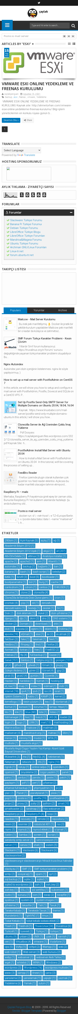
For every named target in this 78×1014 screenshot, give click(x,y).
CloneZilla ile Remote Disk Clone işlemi (26, 597)
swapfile (61, 894)
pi (57, 788)
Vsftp (19, 946)
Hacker (9, 680)
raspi (50, 814)
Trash (8, 926)
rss (59, 824)
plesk (54, 793)
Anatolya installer (52, 556)
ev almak (61, 634)
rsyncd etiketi (40, 829)
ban (56, 566)
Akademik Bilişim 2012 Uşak (21, 551)
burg (41, 582)
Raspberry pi (12, 814)
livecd (39, 717)
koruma (38, 706)
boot (32, 577)
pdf (24, 782)
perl (34, 782)
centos (43, 587)
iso (46, 691)
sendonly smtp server (17, 840)
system (25, 900)
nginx (51, 762)
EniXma (63, 628)
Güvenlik (49, 675)
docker (9, 623)
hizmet (40, 680)
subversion (57, 889)
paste (50, 777)
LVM (31, 722)
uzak (48, 936)
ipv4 (23, 691)
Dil (58, 608)
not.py (21, 767)
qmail (61, 803)
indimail (48, 686)
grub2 (20, 675)
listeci (53, 712)
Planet (20, 793)
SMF (24, 868)
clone (24, 592)
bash (23, 571)
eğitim (34, 628)
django (9, 618)
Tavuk (53, 905)
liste (41, 712)
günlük (34, 675)
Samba (23, 834)
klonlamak (61, 701)
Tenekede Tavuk (37, 910)
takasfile (26, 905)
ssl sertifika (38, 889)
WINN (36, 962)
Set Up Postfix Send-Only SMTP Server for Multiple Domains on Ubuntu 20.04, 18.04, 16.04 (45, 404)
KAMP (44, 696)
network (26, 762)
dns (44, 618)
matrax (52, 732)
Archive (62, 310)
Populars (15, 310)
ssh (37, 884)
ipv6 (35, 691)
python (47, 803)
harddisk (25, 680)
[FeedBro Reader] (10, 478)
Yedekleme (41, 97)
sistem (50, 845)
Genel (8, 660)
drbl (56, 623)
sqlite (27, 879)
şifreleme (10, 905)
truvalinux (61, 926)
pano (8, 777)
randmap (31, 808)
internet (9, 691)
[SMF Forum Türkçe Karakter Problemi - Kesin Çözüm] (10, 343)
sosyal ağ (23, 874)
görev (32, 670)
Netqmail (10, 762)
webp (8, 957)
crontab (9, 603)
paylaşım (10, 782)
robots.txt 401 (42, 824)
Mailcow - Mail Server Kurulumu (36, 319)
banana (9, 571)
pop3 (8, 798)
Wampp (47, 946)
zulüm (42, 983)
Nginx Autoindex (13, 364)
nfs (40, 762)
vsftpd (32, 946)
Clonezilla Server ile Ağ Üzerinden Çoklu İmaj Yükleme (44, 426)
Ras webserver (51, 808)
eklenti (48, 628)
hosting (55, 680)
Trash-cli (23, 926)
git (6, 665)
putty (33, 803)
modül (37, 738)
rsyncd (22, 829)
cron (57, 597)
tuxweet (24, 931)
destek (46, 608)
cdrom (29, 587)
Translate (29, 155)
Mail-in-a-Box (12, 727)
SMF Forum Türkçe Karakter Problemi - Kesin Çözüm (44, 340)
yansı (49, 972)
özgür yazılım (47, 772)
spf (51, 874)
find (38, 644)
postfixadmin (57, 798)
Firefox (50, 644)
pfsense (48, 782)
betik (7, 577)
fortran (24, 649)
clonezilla (39, 592)
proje (8, 803)
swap (47, 894)
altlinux (32, 556)
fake (23, 639)
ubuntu (9, 936)
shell (36, 845)
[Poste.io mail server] (10, 516)
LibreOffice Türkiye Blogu (25, 232)
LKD (51, 717)
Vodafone (55, 941)
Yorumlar (39, 310)
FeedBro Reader (27, 472)
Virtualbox (21, 941)
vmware (31, 97)
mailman (48, 727)
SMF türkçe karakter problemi (50, 868)
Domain (24, 623)
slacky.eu (10, 868)
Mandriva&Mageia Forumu (26, 239)
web (60, 946)
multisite (10, 743)
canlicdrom (11, 587)
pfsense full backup (16, 788)
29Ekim (9, 540)
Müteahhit (10, 756)
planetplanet (37, 793)
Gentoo (25, 660)
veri (7, 941)
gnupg (59, 665)
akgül (46, 551)
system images (45, 900)
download (41, 623)
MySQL (37, 756)
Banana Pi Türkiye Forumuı (26, 224)
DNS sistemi (60, 618)
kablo (31, 696)
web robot (11, 952)
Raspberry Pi (33, 814)
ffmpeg (24, 644)
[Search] (73, 26)
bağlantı (42, 566)
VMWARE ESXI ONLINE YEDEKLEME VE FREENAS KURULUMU (38, 86)
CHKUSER (59, 587)
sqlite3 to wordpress (16, 884)
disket (41, 613)
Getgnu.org (42, 660)
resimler (22, 824)
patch (63, 777)
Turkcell (9, 931)
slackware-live (13, 855)
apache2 (25, 561)
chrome (9, 592)
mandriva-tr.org (32, 732)
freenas (22, 97)
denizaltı (46, 603)
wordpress (11, 967)
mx (24, 756)
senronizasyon (45, 840)
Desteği (32, 608)
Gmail (45, 665)
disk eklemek (24, 613)
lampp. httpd (57, 706)
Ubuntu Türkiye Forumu (24, 243)
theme (56, 910)
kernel (58, 696)
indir (61, 686)
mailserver (11, 732)
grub (7, 675)
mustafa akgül (29, 743)
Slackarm (10, 850)
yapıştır (48, 978)
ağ (54, 540)
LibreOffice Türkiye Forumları (27, 235)
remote (41, 819)
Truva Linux (41, 926)
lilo (6, 712)
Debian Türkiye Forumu (24, 228)
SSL (22, 889)
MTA (50, 738)
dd (33, 603)
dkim (32, 618)
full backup (36, 654)
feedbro (9, 644)
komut (8, 706)
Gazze (52, 654)
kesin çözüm (31, 701)
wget (7, 962)
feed (51, 639)
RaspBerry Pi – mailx (16, 492)
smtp (8, 874)
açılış (44, 540)
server (8, 845)
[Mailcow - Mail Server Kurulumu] (10, 324)
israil (57, 691)
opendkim (58, 767)
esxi (15, 97)
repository (58, 819)
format (9, 649)
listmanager (12, 717)
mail (43, 722)
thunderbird (11, 915)
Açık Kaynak (27, 540)
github (17, 665)
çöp (23, 603)
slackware (28, 850)
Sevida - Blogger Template (27, 1010)
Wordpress (30, 967)
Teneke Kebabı (13, 910)
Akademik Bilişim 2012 (17, 545)
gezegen (60, 660)
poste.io (22, 798)
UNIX (36, 936)
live (27, 717)
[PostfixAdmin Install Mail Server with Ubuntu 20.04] (10, 455)
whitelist (21, 962)
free (36, 649)
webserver (24, 957)
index (34, 686)
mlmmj (23, 738)
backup (8, 97)
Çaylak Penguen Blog (19, 1007)
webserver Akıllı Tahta (48, 957)
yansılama (11, 978)
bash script (39, 571)
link (17, 712)
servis (23, 845)
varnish (62, 936)
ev (48, 634)
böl (30, 582)
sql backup (11, 879)
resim (8, 824)
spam (39, 874)
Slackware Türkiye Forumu (26, 220)
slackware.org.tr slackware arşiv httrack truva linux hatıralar (38, 860)
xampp (22, 972)
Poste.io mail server (30, 511)
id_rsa (8, 686)
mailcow (31, 727)
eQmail (25, 634)
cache (54, 582)
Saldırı (8, 834)
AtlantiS (52, 561)
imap (21, 686)
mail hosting (61, 722)
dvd (7, 628)
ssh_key (50, 884)
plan (7, 793)
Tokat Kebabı (12, 920)
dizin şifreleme (59, 613)
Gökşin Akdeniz (13, 670)
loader (63, 717)
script (51, 834)
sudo (8, 894)
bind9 (20, 577)
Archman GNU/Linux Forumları (28, 247)
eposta (9, 634)
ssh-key (9, 889)
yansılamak (30, 978)
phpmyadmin (41, 788)
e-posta (20, 628)
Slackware (47, 850)
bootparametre (13, 582)
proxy (20, 803)
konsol (23, 706)
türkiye (54, 931)
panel (65, 772)
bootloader (48, 577)
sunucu (22, 894)
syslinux (9, 900)
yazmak (62, 978)
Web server (29, 952)
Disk (7, 613)
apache (9, 561)
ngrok (8, 767)
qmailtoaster (12, 808)
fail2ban (9, 639)
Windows (51, 962)
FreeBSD (50, 649)
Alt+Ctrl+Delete (13, 556)
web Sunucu (50, 952)
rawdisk (9, 819)
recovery (26, 819)
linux (28, 712)
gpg (59, 670)
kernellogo (11, 701)
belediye (56, 571)
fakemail (37, 639)
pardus (22, 777)
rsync (8, 829)
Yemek (28, 983)
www (8, 972)
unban (23, 936)
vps (7, 946)
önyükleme (27, 772)
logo (19, 722)
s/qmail (58, 829)
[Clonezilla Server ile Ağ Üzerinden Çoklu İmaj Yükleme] (10, 429)
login (8, 722)
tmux (45, 915)
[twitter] (39, 3)
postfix (37, 798)
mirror (8, 738)
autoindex (10, 566)
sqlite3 (40, 879)
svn (35, 894)
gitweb (32, 665)
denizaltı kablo (13, 608)
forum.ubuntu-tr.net (22, 255)
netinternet (54, 756)
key (47, 701)
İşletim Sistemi (13, 696)
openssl (9, 772)
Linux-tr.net (16, 251)
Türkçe (40, 931)
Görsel (46, 670)
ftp (21, 654)
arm (39, 561)
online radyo (39, 767)
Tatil (40, 905)
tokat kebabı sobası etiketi (41, 920)
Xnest (35, 972)
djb (21, 618)
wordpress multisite (56, 967)
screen (38, 834)
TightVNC (30, 915)
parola (36, 777)
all (57, 551)
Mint (65, 732)
